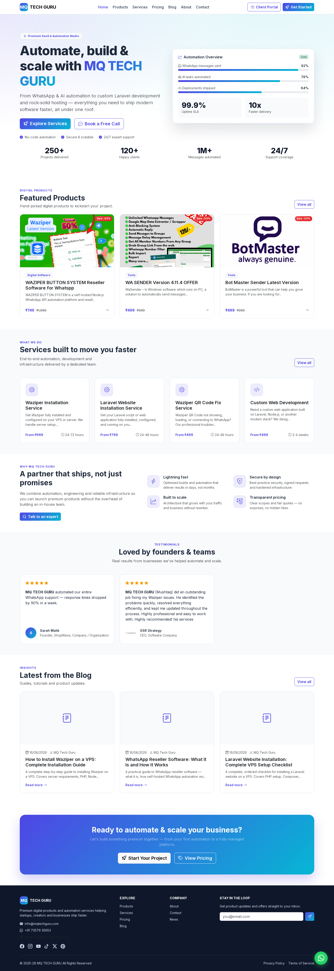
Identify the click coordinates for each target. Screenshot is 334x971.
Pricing (158, 7)
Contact (202, 7)
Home (103, 7)
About (186, 7)
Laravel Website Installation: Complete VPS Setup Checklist (258, 762)
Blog (172, 7)
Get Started (301, 7)
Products (120, 7)
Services (139, 7)
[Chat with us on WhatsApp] (321, 958)
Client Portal (266, 7)
